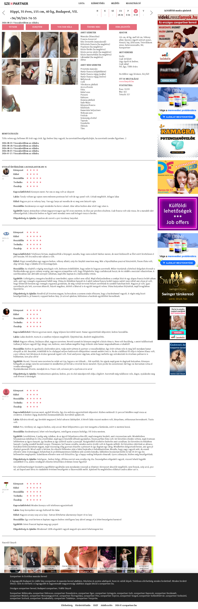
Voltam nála (65, 27)
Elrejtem (37, 27)
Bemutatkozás (10, 133)
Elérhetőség (98, 3)
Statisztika (125, 85)
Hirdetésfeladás (83, 605)
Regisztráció (133, 3)
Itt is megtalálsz (129, 79)
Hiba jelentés (123, 27)
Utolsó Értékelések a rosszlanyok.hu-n (24, 167)
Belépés (115, 3)
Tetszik (13, 27)
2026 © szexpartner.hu (126, 605)
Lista (81, 3)
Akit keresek (126, 52)
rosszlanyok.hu (126, 81)
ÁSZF (95, 605)
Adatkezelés (106, 605)
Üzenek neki (93, 27)
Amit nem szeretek (91, 65)
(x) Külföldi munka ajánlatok (177, 10)
